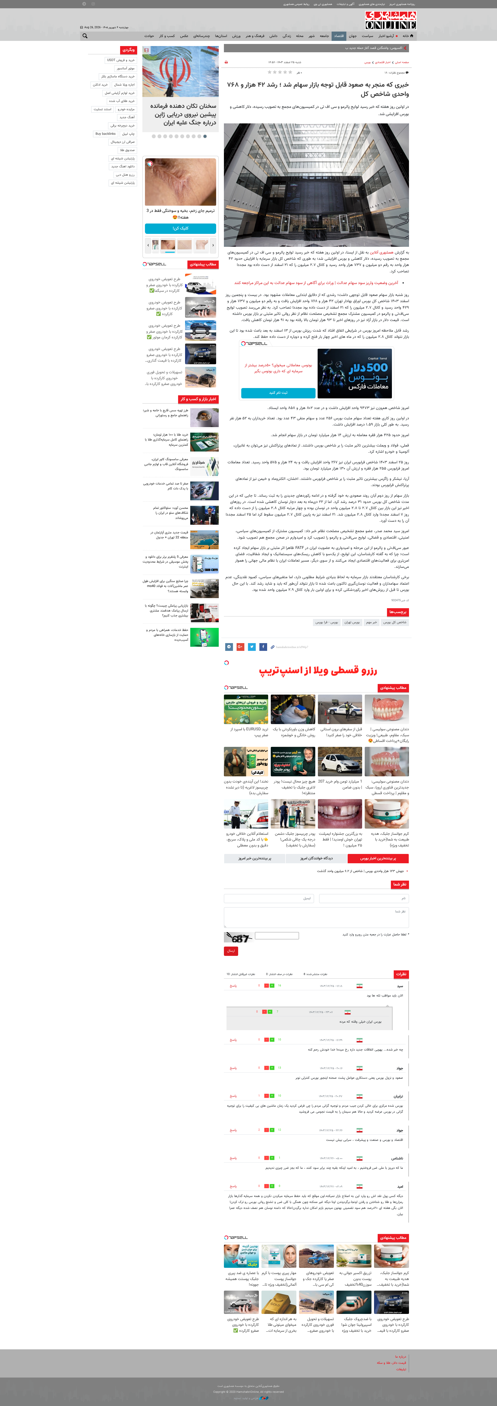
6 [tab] (176, 136)
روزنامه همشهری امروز (402, 4)
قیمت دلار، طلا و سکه (391, 1363)
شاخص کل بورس (394, 622)
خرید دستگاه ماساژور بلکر (118, 76)
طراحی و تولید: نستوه (246, 1398)
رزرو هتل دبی (125, 174)
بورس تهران (352, 622)
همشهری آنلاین (388, 20)
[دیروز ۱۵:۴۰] (204, 417)
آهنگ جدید (127, 117)
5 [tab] (182, 136)
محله (299, 36)
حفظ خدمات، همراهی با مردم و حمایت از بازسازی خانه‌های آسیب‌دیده (167, 635)
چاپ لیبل (128, 134)
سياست (367, 36)
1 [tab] (205, 136)
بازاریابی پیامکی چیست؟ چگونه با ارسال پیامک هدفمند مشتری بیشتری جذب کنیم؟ (166, 610)
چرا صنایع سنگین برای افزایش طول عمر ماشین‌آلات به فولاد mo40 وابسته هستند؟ (165, 586)
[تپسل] (243, 343)
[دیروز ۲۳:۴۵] (180, 71)
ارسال (231, 951)
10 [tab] (153, 136)
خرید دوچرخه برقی (123, 125)
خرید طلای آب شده (122, 101)
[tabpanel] (180, 89)
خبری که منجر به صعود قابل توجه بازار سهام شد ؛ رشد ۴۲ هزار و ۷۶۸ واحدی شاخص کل (318, 90)
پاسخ (233, 985)
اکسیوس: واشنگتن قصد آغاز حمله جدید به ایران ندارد (366, 48)
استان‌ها (221, 36)
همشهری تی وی (323, 4)
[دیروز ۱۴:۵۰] (204, 442)
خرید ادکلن (100, 84)
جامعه (324, 36)
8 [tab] (165, 136)
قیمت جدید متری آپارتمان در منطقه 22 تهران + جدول (169, 535)
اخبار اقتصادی (383, 62)
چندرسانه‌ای (201, 36)
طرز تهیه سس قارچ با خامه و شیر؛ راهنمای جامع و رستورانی (165, 413)
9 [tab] (159, 136)
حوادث (149, 36)
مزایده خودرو (126, 109)
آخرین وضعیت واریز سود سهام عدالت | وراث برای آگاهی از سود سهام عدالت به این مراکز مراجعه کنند (316, 283)
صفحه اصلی (402, 62)
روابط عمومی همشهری (296, 4)
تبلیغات (401, 1369)
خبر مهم (371, 622)
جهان (353, 36)
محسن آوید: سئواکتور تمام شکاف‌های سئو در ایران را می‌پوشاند (170, 512)
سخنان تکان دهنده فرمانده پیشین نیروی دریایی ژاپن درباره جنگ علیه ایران (183, 114)
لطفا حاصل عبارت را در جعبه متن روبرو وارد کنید (375, 934)
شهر (312, 36)
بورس (367, 62)
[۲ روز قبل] (204, 515)
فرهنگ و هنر (255, 36)
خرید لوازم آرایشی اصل (120, 93)
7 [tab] (171, 136)
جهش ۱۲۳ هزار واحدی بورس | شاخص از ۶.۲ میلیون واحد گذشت (360, 871)
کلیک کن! (180, 228)
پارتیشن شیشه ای (123, 158)
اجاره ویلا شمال (124, 84)
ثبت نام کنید (278, 393)
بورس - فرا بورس (327, 622)
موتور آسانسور (126, 68)
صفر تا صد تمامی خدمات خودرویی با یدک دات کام (165, 486)
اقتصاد (339, 36)
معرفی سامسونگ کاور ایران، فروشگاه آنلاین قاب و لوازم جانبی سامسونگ (166, 464)
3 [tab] (193, 136)
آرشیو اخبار (386, 36)
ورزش (236, 36)
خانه (406, 36)
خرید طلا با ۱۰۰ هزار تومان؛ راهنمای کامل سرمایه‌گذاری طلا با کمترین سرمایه (166, 439)
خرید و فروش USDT (121, 60)
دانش (273, 36)
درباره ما (400, 1356)
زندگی (287, 36)
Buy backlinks (106, 134)
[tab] (378, 859)
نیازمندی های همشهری (372, 4)
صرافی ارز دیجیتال (123, 142)
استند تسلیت (102, 109)
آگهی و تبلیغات (345, 4)
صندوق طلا (127, 150)
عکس (184, 36)
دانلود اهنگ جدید (123, 166)
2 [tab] (199, 136)
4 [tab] (188, 136)
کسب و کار (167, 36)
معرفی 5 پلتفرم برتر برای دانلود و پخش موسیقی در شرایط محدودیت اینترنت (165, 561)
